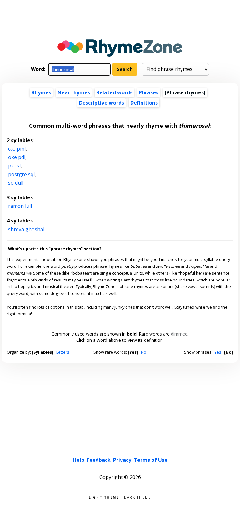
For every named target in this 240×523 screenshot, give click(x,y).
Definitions (144, 102)
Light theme (104, 497)
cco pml (17, 148)
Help (78, 459)
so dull (15, 182)
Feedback (99, 459)
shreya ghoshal (26, 229)
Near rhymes (74, 92)
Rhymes (41, 92)
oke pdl (16, 157)
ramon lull (20, 205)
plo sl (14, 165)
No (143, 352)
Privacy (122, 459)
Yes (217, 352)
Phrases (148, 92)
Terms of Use (151, 459)
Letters (62, 352)
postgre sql (21, 174)
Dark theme (137, 497)
